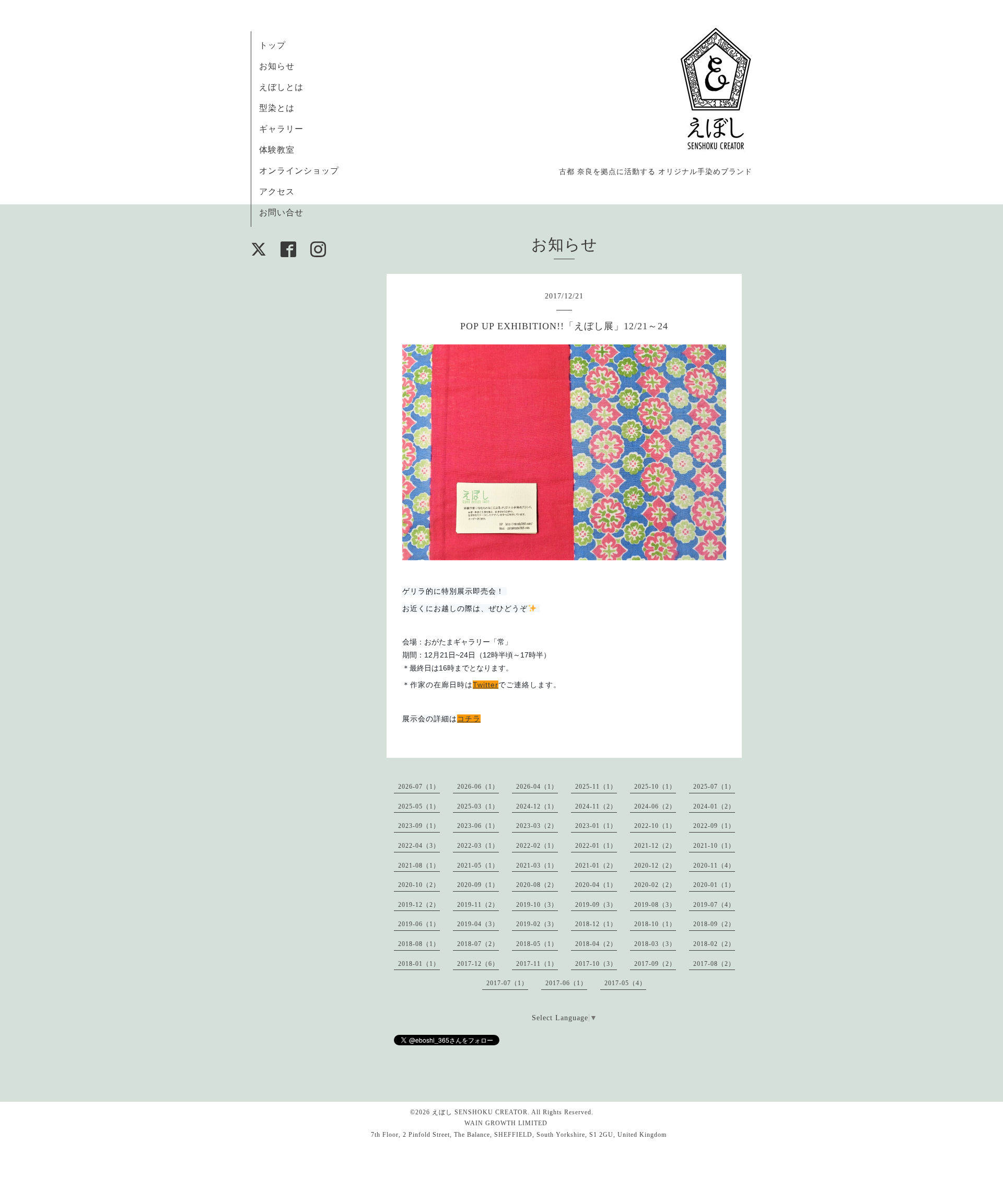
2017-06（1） (566, 983)
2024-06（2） (655, 806)
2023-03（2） (537, 825)
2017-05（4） (625, 983)
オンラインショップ (299, 170)
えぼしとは (281, 87)
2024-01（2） (714, 806)
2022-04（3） (419, 845)
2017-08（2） (714, 963)
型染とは (277, 107)
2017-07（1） (507, 983)
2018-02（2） (714, 944)
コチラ (469, 718)
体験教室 (277, 149)
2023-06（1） (478, 825)
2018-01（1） (419, 963)
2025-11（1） (596, 786)
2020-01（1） (714, 885)
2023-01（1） (596, 825)
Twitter (485, 684)
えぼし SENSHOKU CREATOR (480, 1112)
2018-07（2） (478, 944)
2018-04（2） (596, 944)
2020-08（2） (537, 885)
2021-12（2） (655, 845)
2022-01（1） (596, 845)
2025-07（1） (714, 786)
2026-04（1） (537, 786)
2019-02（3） (537, 924)
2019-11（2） (478, 904)
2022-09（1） (714, 825)
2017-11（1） (537, 963)
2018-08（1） (419, 944)
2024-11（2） (596, 806)
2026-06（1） (478, 786)
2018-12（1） (596, 924)
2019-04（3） (478, 924)
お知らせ (277, 66)
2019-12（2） (419, 904)
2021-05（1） (478, 865)
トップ (272, 45)
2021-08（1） (419, 865)
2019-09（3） (596, 904)
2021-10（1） (714, 845)
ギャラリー (281, 128)
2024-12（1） (537, 806)
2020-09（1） (478, 885)
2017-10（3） (596, 963)
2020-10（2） (419, 885)
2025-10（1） (655, 786)
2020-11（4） (714, 865)
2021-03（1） (537, 865)
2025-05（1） (419, 806)
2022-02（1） (537, 845)
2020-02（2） (655, 885)
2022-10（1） (655, 825)
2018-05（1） (537, 944)
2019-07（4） (714, 904)
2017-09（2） (655, 963)
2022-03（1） (478, 845)
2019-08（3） (655, 904)
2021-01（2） (596, 865)
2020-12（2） (655, 865)
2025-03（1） (478, 806)
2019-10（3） (537, 904)
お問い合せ (281, 212)
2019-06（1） (419, 924)
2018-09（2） (714, 924)
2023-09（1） (419, 825)
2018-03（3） (655, 944)
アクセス (277, 191)
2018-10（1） (655, 924)
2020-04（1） (596, 885)
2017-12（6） (478, 963)
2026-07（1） (419, 786)
